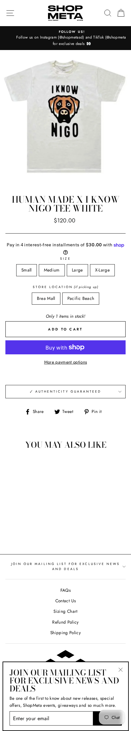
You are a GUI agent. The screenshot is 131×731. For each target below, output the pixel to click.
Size (65, 258)
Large (77, 270)
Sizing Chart (65, 611)
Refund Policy (65, 622)
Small (26, 270)
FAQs (65, 590)
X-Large (102, 270)
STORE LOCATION (65, 287)
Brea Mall (46, 298)
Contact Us (65, 600)
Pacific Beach (80, 298)
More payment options (65, 362)
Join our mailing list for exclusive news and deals (65, 566)
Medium (52, 270)
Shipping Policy (65, 632)
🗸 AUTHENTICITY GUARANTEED (65, 391)
